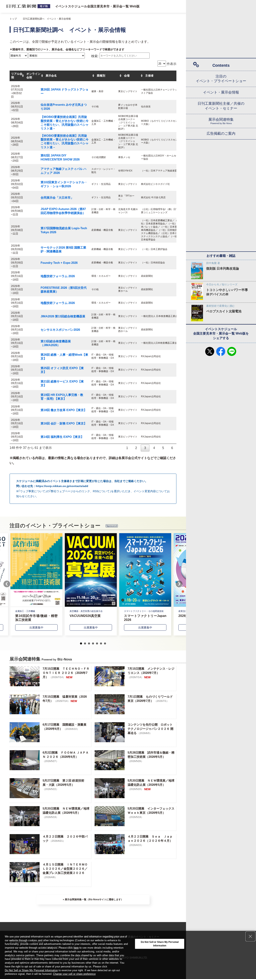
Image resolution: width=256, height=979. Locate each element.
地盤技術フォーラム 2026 (58, 276)
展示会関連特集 (221, 121)
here (76, 947)
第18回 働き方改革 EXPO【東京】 (64, 410)
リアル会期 (16, 75)
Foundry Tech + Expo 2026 (59, 262)
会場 (127, 75)
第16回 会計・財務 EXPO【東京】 (64, 423)
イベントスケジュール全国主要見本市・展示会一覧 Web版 (97, 6)
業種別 (101, 75)
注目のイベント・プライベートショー (221, 78)
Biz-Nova (64, 659)
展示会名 (51, 75)
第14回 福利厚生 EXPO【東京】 (62, 436)
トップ (13, 18)
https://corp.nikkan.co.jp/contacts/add (62, 486)
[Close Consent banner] (250, 936)
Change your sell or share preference (74, 974)
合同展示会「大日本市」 (57, 197)
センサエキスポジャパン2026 (60, 329)
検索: (94, 56)
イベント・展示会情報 (221, 92)
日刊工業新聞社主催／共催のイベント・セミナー (221, 106)
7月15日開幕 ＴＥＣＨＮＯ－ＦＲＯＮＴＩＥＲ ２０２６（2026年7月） (66, 673)
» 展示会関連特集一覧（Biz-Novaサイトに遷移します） (93, 899)
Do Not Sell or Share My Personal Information (31, 970)
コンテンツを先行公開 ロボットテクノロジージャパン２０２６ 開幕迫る (150, 729)
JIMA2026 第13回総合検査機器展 (63, 316)
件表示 (171, 64)
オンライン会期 (33, 75)
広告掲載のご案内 (221, 133)
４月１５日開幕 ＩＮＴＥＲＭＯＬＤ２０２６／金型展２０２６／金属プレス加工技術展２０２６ (65, 868)
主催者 (149, 75)
